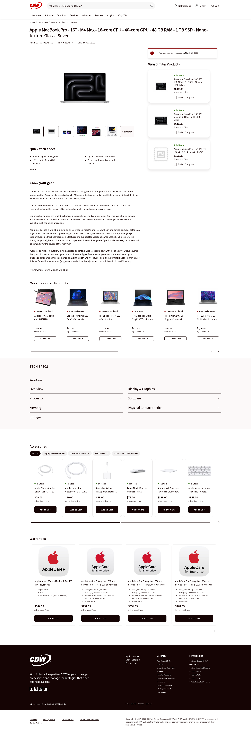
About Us (160, 664)
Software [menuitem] (49, 15)
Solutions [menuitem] (61, 15)
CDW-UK (149, 704)
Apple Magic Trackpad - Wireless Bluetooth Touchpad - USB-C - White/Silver (168, 490)
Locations (161, 682)
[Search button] (151, 5)
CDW (127, 704)
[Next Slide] (218, 522)
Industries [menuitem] (86, 15)
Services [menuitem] (74, 15)
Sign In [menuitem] (203, 5)
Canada (141, 704)
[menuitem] (175, 5)
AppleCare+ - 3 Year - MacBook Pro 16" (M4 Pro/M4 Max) (53, 583)
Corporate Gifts (195, 675)
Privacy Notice (49, 719)
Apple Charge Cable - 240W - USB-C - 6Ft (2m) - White (44, 490)
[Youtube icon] (45, 689)
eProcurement (194, 664)
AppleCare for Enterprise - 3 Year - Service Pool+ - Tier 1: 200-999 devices (146, 583)
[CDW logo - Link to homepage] (36, 5)
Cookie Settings (36, 723)
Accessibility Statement (165, 668)
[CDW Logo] (36, 5)
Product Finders (195, 678)
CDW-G (133, 704)
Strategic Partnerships (165, 689)
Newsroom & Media (164, 685)
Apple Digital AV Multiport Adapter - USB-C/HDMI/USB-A (106, 490)
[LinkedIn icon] (36, 689)
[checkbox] (175, 97)
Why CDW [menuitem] (122, 15)
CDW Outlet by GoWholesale (199, 682)
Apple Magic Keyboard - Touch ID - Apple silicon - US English (199, 490)
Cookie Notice (67, 719)
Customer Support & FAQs (198, 661)
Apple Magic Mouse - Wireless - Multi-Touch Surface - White (137, 490)
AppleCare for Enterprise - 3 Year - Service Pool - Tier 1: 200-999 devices (99, 583)
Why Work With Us (164, 661)
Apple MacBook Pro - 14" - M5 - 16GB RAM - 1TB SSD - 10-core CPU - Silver (188, 82)
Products (130, 663)
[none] (36, 15)
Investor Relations (164, 675)
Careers (160, 671)
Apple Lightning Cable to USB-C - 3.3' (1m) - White (75, 490)
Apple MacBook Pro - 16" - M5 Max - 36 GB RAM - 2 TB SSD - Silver (188, 117)
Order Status (132, 659)
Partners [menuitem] (99, 15)
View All (33, 169)
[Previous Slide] (214, 522)
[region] (125, 320)
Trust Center (161, 692)
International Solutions (166, 678)
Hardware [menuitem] (36, 15)
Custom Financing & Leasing (199, 668)
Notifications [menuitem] (184, 5)
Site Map (33, 719)
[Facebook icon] (31, 689)
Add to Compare (186, 97)
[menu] (183, 5)
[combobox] (96, 5)
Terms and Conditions (89, 719)
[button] (215, 5)
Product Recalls (195, 671)
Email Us (62, 704)
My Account (131, 656)
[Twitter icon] (41, 689)
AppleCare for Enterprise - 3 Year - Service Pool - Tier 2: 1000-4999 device (193, 583)
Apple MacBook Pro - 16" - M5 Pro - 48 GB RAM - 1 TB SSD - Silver (190, 150)
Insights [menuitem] (110, 15)
